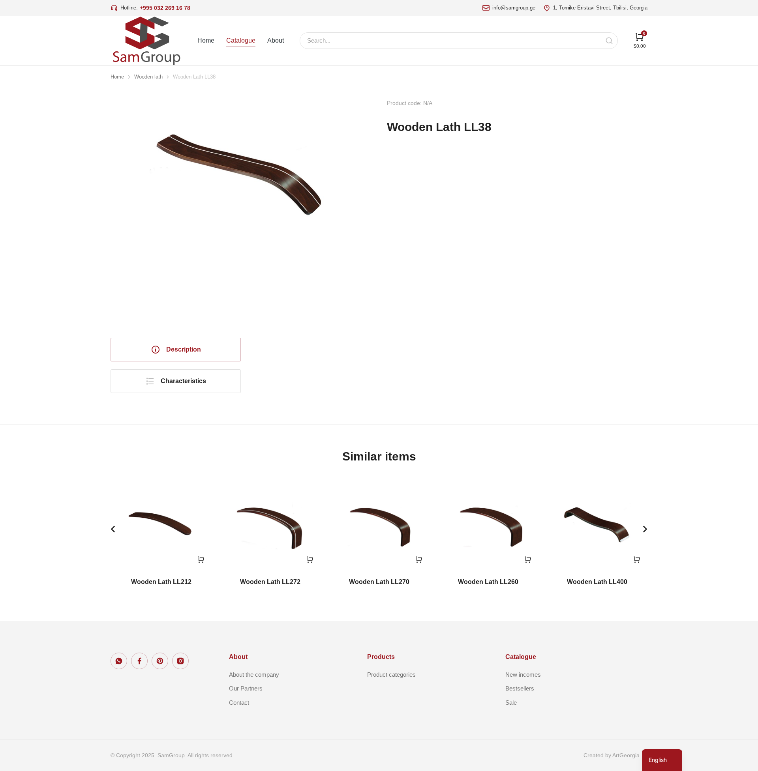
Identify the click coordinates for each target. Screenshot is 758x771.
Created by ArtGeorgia (612, 755)
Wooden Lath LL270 (379, 581)
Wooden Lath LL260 (488, 581)
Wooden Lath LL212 (161, 581)
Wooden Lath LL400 (597, 581)
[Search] (609, 40)
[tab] (176, 349)
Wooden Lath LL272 (270, 581)
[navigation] (662, 760)
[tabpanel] (456, 357)
